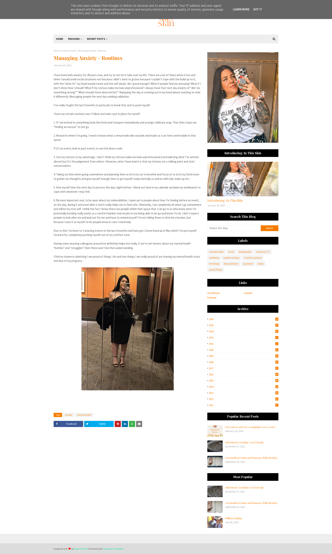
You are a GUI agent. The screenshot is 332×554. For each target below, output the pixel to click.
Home (57, 50)
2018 (243, 362)
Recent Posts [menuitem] (96, 39)
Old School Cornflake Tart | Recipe (244, 442)
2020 (243, 350)
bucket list (248, 263)
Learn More (241, 9)
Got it (257, 9)
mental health (69, 50)
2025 (243, 325)
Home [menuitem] (59, 39)
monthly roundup (252, 257)
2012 (243, 399)
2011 (243, 405)
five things (214, 263)
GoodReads (213, 293)
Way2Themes (81, 548)
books (260, 263)
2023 (243, 337)
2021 (243, 343)
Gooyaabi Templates (113, 548)
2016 (243, 374)
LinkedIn (248, 293)
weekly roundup (231, 257)
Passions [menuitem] (74, 39)
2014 (243, 386)
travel (231, 251)
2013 (243, 393)
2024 (243, 331)
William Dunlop (233, 518)
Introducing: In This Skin (225, 200)
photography (245, 251)
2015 (243, 380)
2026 (243, 319)
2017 (243, 368)
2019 (243, 356)
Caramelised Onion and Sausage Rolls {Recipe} (251, 457)
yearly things (215, 269)
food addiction (231, 263)
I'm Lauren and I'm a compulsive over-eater (250, 427)
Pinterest (211, 297)
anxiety (68, 414)
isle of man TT (263, 251)
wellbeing (214, 257)
